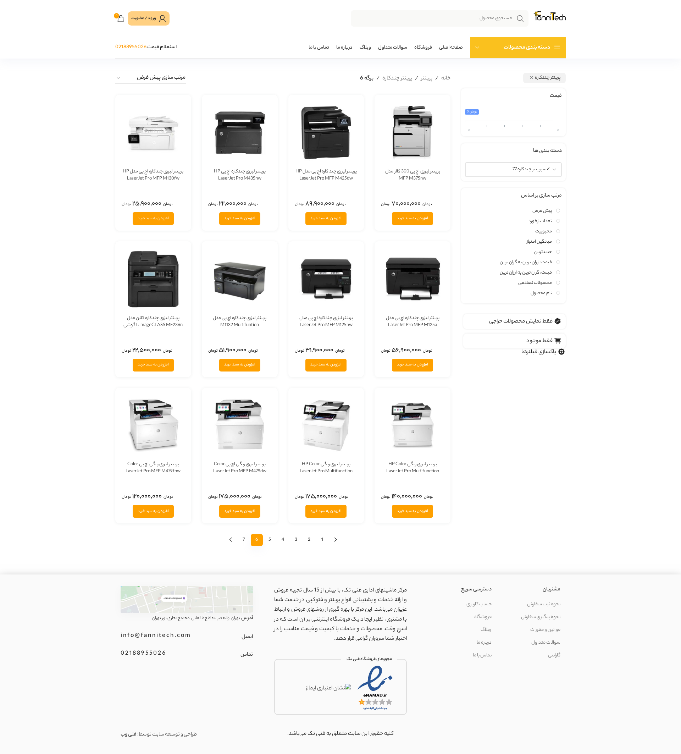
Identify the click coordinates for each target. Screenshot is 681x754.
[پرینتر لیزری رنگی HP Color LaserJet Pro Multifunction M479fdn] (412, 425)
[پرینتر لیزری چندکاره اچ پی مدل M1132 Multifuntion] (239, 279)
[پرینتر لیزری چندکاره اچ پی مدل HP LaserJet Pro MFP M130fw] (153, 132)
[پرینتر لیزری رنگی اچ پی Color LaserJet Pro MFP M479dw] (239, 425)
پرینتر (426, 78)
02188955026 (130, 47)
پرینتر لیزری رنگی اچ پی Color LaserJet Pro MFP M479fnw (153, 468)
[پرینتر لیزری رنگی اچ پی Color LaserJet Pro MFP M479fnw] (153, 425)
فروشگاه (483, 617)
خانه (445, 78)
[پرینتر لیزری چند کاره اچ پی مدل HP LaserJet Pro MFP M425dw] (326, 132)
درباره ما (484, 642)
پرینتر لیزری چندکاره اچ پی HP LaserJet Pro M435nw (240, 175)
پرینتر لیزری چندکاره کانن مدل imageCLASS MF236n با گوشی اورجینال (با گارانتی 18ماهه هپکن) (153, 325)
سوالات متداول (545, 642)
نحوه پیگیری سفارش (540, 617)
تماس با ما (482, 655)
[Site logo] (549, 18)
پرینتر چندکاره (397, 78)
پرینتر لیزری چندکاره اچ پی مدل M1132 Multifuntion (239, 321)
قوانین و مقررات (545, 630)
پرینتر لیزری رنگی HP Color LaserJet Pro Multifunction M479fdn (412, 471)
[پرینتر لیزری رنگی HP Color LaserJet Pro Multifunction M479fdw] (326, 425)
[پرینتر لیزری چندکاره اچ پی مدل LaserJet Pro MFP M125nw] (326, 279)
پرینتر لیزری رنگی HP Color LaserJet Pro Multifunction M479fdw (326, 471)
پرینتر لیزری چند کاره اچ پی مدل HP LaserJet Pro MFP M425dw (326, 175)
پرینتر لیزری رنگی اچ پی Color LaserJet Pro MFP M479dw (239, 468)
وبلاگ (486, 630)
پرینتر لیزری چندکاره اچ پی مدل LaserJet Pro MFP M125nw (326, 321)
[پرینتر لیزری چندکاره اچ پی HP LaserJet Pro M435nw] (239, 132)
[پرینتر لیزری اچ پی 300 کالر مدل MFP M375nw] (412, 132)
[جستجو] (520, 18)
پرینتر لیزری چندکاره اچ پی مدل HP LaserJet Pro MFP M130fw (153, 175)
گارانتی (554, 655)
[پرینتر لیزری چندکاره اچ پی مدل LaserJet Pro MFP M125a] (412, 279)
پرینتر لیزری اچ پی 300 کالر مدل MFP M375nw (412, 175)
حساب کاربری (479, 604)
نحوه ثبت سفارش (543, 604)
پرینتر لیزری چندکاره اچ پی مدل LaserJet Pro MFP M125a (412, 321)
